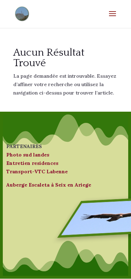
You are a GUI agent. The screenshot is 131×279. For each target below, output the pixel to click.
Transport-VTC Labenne (37, 171)
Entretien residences (32, 163)
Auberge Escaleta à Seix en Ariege (48, 185)
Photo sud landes (27, 155)
